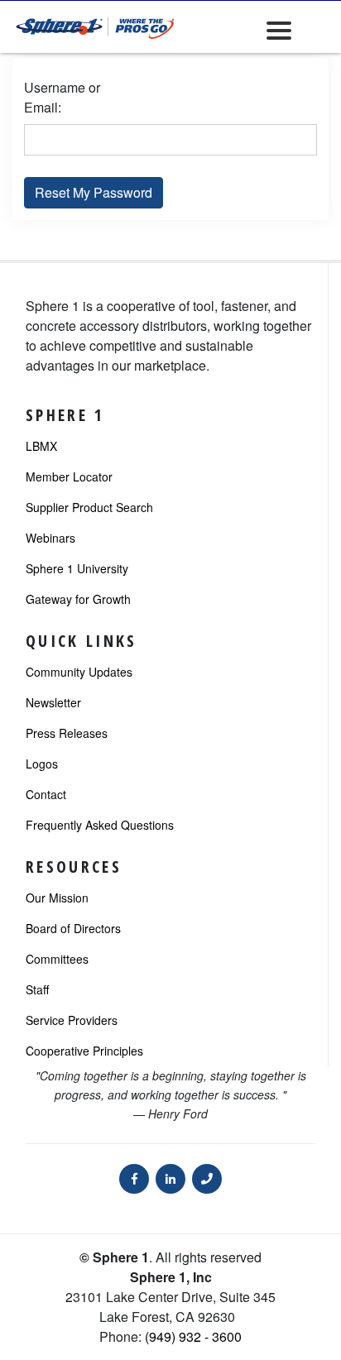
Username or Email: (62, 97)
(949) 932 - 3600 (193, 1336)
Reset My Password (93, 192)
